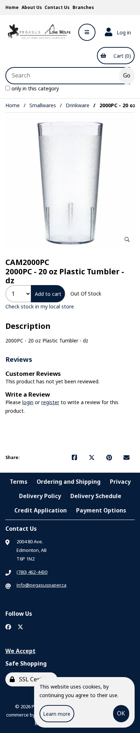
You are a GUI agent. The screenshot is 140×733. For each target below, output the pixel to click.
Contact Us (57, 7)
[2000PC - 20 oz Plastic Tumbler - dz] (70, 182)
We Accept (20, 651)
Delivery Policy (40, 496)
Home (12, 7)
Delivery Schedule (95, 496)
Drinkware (77, 105)
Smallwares (42, 105)
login (27, 402)
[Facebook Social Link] (8, 627)
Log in (122, 32)
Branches (83, 7)
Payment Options (101, 510)
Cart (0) (121, 55)
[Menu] (86, 32)
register (50, 402)
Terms (18, 482)
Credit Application (40, 510)
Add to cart (48, 293)
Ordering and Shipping (69, 482)
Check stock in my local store (39, 306)
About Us (32, 7)
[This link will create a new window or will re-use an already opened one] (74, 457)
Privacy (120, 482)
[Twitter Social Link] (20, 627)
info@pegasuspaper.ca (41, 585)
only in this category (34, 88)
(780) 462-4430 (32, 572)
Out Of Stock (85, 293)
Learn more (56, 713)
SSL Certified (34, 679)
